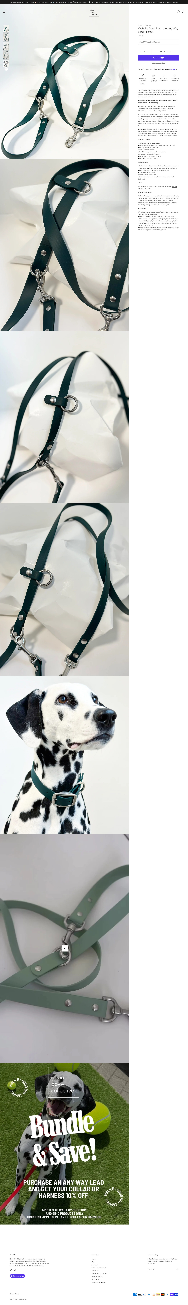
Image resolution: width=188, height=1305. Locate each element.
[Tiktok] (15, 1270)
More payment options (158, 63)
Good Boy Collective (144, 25)
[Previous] (6, 22)
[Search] (178, 12)
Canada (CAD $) (14, 1294)
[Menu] (4, 11)
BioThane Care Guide (98, 1282)
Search (93, 1259)
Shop (93, 1262)
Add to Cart (165, 51)
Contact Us (95, 1271)
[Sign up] (177, 1269)
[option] (6, 29)
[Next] (6, 69)
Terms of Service (96, 1277)
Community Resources (98, 1268)
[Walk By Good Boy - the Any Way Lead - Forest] (6, 29)
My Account (95, 1280)
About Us (94, 1265)
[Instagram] (11, 1270)
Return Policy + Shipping (99, 1274)
